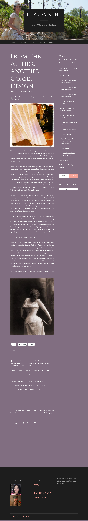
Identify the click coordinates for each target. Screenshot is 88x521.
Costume (15, 378)
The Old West (41, 385)
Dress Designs (44, 361)
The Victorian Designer (19, 389)
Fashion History (64, 75)
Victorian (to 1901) (15, 365)
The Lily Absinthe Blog (27, 42)
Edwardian (13, 363)
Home (14, 42)
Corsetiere (23, 374)
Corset (14, 374)
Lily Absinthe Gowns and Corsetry (40, 363)
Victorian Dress (26, 365)
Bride (48, 370)
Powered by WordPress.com (19, 516)
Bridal (28, 370)
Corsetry (25, 361)
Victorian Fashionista (19, 393)
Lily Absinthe (44, 15)
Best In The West (17, 370)
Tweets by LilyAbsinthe (40, 497)
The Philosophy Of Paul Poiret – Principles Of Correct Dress (69, 132)
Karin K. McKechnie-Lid (36, 381)
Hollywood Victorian (19, 381)
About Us (42, 42)
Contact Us (52, 42)
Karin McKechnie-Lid (28, 92)
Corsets (37, 361)
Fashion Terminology (65, 160)
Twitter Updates (43, 493)
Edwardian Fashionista (40, 378)
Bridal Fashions (18, 361)
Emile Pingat (65, 148)
